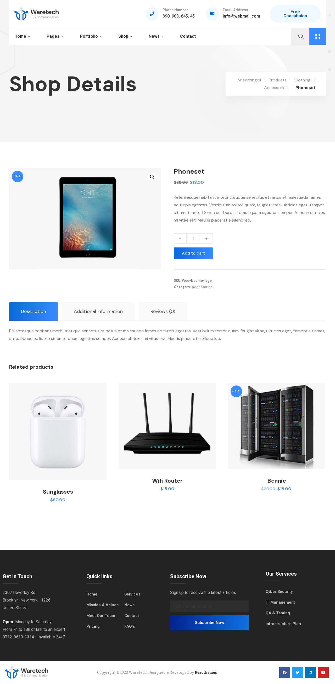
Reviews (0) (162, 311)
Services (132, 594)
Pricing (93, 626)
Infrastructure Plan (283, 623)
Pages (53, 36)
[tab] (33, 311)
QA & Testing (278, 613)
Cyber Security (279, 591)
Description (33, 311)
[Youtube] (323, 672)
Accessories (202, 287)
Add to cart (193, 253)
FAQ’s (129, 626)
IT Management (280, 602)
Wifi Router (167, 480)
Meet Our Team (100, 615)
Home (20, 36)
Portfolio (89, 36)
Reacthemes (206, 672)
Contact (188, 36)
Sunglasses (58, 491)
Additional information (98, 311)
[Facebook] (284, 672)
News (154, 36)
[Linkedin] (310, 672)
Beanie (276, 480)
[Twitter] (297, 672)
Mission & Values (102, 605)
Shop (123, 36)
